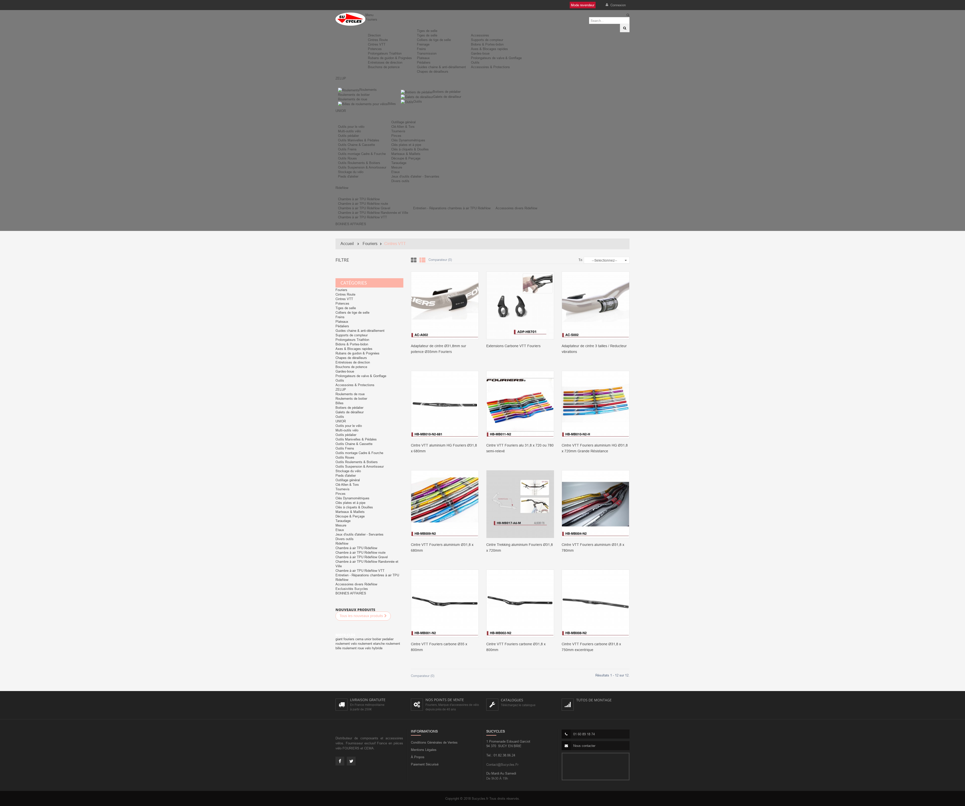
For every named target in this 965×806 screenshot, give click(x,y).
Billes (392, 104)
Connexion (617, 5)
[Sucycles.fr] (350, 19)
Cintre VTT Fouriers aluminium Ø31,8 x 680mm (442, 547)
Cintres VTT (376, 44)
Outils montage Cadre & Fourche (362, 154)
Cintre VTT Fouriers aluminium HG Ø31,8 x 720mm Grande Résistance (595, 448)
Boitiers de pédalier (447, 92)
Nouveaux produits (355, 609)
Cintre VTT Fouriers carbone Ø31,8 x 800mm (516, 647)
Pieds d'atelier (348, 176)
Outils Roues (347, 158)
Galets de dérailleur (447, 97)
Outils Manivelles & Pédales (358, 140)
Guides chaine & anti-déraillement (441, 67)
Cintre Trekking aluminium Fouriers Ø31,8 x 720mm (519, 547)
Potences (375, 49)
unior (368, 639)
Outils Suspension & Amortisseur (362, 167)
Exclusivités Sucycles (351, 589)
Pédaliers (423, 62)
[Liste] (422, 260)
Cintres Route (378, 40)
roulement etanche (372, 643)
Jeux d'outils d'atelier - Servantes (415, 176)
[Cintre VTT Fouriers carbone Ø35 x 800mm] (444, 603)
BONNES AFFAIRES (350, 593)
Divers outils (400, 181)
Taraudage (398, 163)
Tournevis (398, 131)
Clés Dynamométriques (408, 140)
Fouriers (341, 290)
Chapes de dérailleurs (432, 71)
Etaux (395, 172)
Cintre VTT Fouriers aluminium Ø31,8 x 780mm (593, 547)
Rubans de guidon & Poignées (390, 58)
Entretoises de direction (385, 62)
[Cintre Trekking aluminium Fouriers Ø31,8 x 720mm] (520, 504)
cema (359, 639)
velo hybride (373, 648)
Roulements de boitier (354, 95)
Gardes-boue (480, 53)
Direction (374, 35)
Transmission (427, 53)
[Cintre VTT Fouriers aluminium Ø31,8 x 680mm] (444, 504)
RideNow (341, 543)
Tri (580, 260)
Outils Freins (347, 149)
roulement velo (346, 643)
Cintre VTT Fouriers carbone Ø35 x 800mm (439, 647)
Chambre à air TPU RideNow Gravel (364, 208)
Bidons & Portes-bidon (487, 44)
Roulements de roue (352, 99)
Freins (421, 49)
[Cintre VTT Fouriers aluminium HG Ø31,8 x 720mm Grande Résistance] (595, 404)
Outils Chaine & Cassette (356, 145)
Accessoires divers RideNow (516, 208)
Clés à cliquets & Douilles (410, 149)
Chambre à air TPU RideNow (359, 199)
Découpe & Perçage (405, 158)
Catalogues (512, 700)
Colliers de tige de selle (434, 40)
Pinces (396, 136)
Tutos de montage (594, 700)
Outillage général (403, 122)
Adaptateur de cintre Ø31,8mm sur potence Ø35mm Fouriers (438, 349)
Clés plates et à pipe (406, 145)
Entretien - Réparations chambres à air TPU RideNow (452, 208)
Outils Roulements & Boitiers (359, 163)
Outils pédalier (348, 136)
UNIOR (340, 421)
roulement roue (353, 648)
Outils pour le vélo (351, 127)
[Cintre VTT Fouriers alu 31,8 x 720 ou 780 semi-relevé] (520, 404)
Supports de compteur (487, 40)
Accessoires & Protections (490, 67)
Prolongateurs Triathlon (385, 53)
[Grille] (413, 260)
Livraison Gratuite (367, 699)
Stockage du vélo (350, 172)
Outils (475, 62)
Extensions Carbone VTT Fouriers (513, 346)
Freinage (423, 44)
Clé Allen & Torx (403, 127)
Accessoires (480, 35)
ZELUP (340, 389)
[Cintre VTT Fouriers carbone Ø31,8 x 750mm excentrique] (595, 603)
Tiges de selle (427, 31)
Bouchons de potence (384, 67)
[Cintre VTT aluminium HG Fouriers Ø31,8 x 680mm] (444, 404)
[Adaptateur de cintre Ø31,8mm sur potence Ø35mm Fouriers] (444, 305)
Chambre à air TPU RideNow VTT (362, 217)
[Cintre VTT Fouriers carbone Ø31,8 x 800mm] (520, 603)
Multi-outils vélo (349, 131)
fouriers (349, 639)
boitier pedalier (383, 639)
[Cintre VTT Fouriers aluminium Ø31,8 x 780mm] (595, 504)
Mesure (396, 167)
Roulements (368, 90)
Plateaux (423, 58)
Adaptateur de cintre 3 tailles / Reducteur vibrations (594, 349)
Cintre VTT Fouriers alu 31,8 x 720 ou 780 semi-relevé (520, 448)
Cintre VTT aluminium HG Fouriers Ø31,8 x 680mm (444, 448)
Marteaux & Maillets (405, 154)
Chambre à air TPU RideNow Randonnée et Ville (373, 213)
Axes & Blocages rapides (489, 49)
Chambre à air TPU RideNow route (363, 204)
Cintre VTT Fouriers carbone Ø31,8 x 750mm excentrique (591, 647)
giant (339, 639)
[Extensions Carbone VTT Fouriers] (520, 305)
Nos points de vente (444, 699)
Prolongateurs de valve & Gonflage (496, 58)
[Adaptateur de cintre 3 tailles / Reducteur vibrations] (595, 305)
